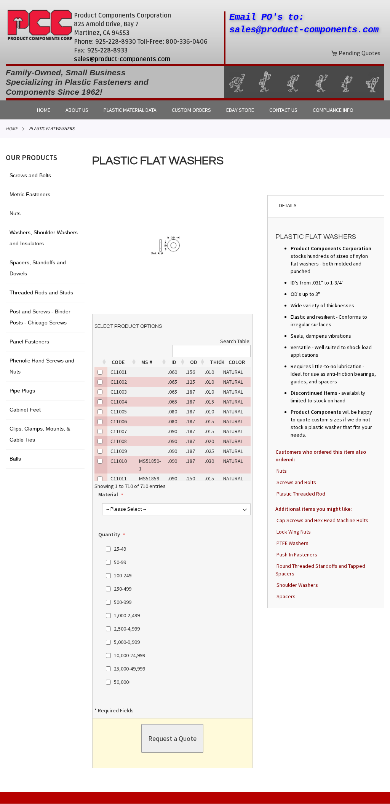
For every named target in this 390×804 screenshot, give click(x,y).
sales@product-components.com (122, 59)
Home (12, 128)
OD (193, 362)
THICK (217, 362)
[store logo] (40, 24)
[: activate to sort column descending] (101, 362)
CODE (118, 362)
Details (288, 205)
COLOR (237, 362)
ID (173, 362)
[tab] (325, 206)
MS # (146, 362)
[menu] (195, 109)
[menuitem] (43, 109)
